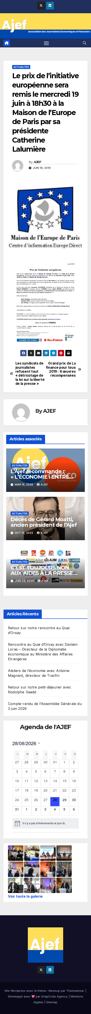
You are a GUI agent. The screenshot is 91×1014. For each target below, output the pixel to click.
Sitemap (51, 1002)
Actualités (21, 67)
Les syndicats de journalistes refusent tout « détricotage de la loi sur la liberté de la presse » (30, 373)
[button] (84, 43)
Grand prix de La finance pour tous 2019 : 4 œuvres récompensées (61, 369)
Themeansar (75, 990)
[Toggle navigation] (46, 43)
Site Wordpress (15, 990)
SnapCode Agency (54, 996)
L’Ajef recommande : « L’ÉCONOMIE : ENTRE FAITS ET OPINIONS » (40, 477)
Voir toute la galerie (25, 896)
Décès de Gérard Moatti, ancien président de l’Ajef (44, 522)
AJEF (37, 162)
